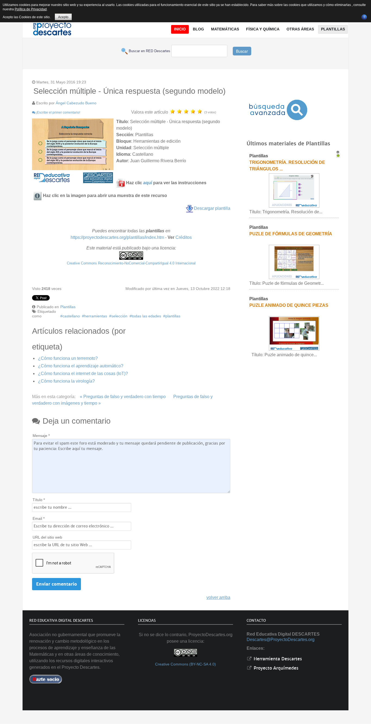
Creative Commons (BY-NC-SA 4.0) (185, 664)
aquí (147, 182)
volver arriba (218, 597)
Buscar (242, 51)
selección (119, 316)
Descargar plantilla (212, 208)
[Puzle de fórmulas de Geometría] (294, 262)
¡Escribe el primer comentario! (58, 112)
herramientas (95, 316)
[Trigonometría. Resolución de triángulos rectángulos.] (294, 190)
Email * (39, 518)
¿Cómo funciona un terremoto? (68, 358)
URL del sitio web (47, 537)
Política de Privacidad (31, 9)
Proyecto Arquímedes (275, 668)
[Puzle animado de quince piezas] (294, 333)
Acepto (63, 17)
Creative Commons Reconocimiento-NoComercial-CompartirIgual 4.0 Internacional (131, 263)
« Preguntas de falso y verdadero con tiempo (123, 396)
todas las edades (146, 316)
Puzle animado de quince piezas (288, 305)
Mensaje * (41, 435)
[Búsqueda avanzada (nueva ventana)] (278, 110)
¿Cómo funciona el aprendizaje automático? (80, 366)
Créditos (183, 237)
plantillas (172, 316)
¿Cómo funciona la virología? (66, 381)
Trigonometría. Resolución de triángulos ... (287, 165)
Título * (39, 500)
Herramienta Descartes (277, 659)
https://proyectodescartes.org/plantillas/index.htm (117, 237)
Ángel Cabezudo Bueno (76, 103)
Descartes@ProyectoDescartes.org (281, 639)
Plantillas (68, 307)
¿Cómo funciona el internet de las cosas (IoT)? (83, 373)
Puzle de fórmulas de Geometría (290, 234)
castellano (71, 316)
